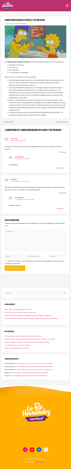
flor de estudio (39, 462)
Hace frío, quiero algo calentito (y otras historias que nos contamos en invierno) (30, 339)
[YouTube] (32, 449)
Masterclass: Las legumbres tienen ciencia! (18, 309)
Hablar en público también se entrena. (17, 348)
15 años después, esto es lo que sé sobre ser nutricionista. (23, 336)
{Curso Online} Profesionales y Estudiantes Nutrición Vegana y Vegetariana (28, 315)
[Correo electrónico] (45, 449)
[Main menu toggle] (67, 6)
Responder (62, 152)
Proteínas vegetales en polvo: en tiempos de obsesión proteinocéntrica (27, 342)
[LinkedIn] (39, 449)
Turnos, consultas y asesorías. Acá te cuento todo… (21, 312)
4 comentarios (9, 23)
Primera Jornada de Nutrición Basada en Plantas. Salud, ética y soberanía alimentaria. (32, 318)
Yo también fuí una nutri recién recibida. (17, 345)
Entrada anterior (8, 122)
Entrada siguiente (62, 122)
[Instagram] (25, 449)
